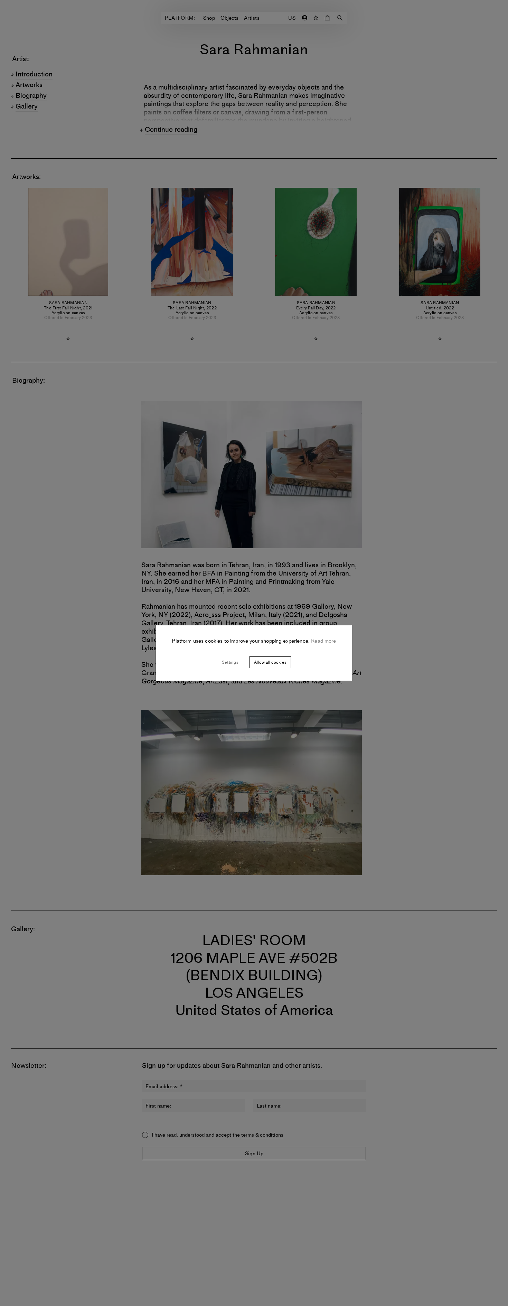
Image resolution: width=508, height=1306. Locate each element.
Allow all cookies (270, 662)
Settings (230, 662)
